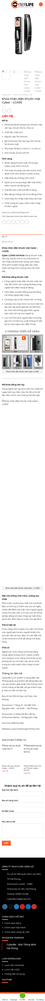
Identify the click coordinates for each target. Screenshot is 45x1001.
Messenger (13, 1000)
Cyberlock (10, 216)
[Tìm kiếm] (41, 4)
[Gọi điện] (22, 995)
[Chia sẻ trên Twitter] (13, 222)
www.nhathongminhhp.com (25, 729)
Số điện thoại (8, 811)
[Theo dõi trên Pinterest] (22, 906)
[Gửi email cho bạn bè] (18, 222)
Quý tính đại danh (10, 790)
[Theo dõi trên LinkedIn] (28, 906)
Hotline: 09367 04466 (17, 894)
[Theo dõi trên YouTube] (34, 906)
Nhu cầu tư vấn (8, 822)
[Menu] (3, 4)
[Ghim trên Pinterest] (22, 222)
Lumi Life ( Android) (14, 965)
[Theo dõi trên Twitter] (16, 906)
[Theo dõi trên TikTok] (10, 906)
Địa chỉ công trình (10, 800)
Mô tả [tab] (4, 237)
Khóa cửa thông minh (22, 95)
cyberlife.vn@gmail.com (19, 899)
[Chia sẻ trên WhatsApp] (4, 222)
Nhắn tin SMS (5, 1000)
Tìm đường (40, 1000)
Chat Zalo (31, 1000)
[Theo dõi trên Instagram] (5, 906)
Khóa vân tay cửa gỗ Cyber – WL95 (11, 767)
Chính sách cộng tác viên (17, 932)
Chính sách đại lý (12, 923)
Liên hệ (7, 116)
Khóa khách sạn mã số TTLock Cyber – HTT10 (32, 768)
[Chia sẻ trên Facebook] (9, 222)
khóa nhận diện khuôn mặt (25, 216)
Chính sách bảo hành (15, 927)
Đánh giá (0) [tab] (7, 242)
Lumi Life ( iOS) (11, 969)
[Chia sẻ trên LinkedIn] (27, 222)
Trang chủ (6, 95)
